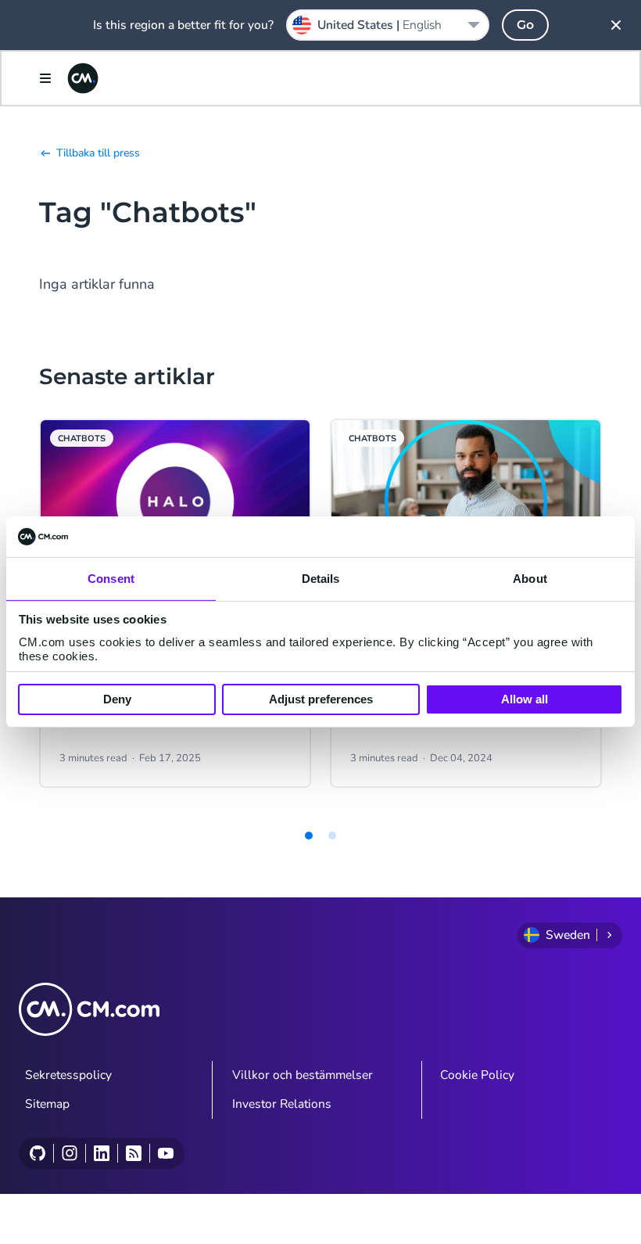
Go (525, 24)
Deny (117, 699)
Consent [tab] (111, 578)
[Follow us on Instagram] (69, 1153)
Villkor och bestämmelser (302, 1075)
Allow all (524, 699)
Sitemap (47, 1104)
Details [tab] (321, 578)
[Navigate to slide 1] (308, 835)
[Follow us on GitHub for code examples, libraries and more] (37, 1153)
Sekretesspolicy (68, 1075)
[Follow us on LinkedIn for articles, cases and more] (101, 1153)
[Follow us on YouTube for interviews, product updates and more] (165, 1153)
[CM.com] (82, 78)
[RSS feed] (133, 1153)
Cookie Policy (477, 1075)
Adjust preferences (321, 699)
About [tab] (530, 578)
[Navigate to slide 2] (332, 835)
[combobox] (387, 25)
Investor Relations (281, 1104)
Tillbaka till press (98, 153)
